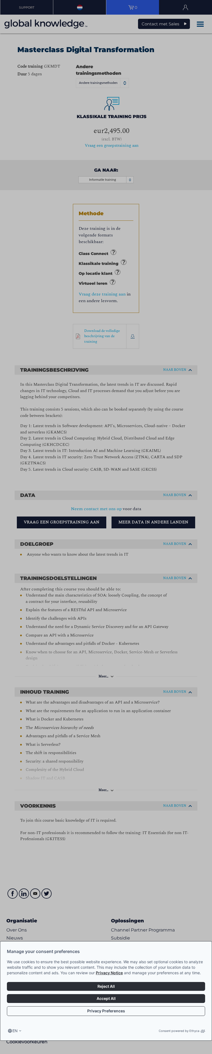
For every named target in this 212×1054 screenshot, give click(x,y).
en (15, 1030)
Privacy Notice (109, 972)
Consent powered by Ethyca (179, 1031)
